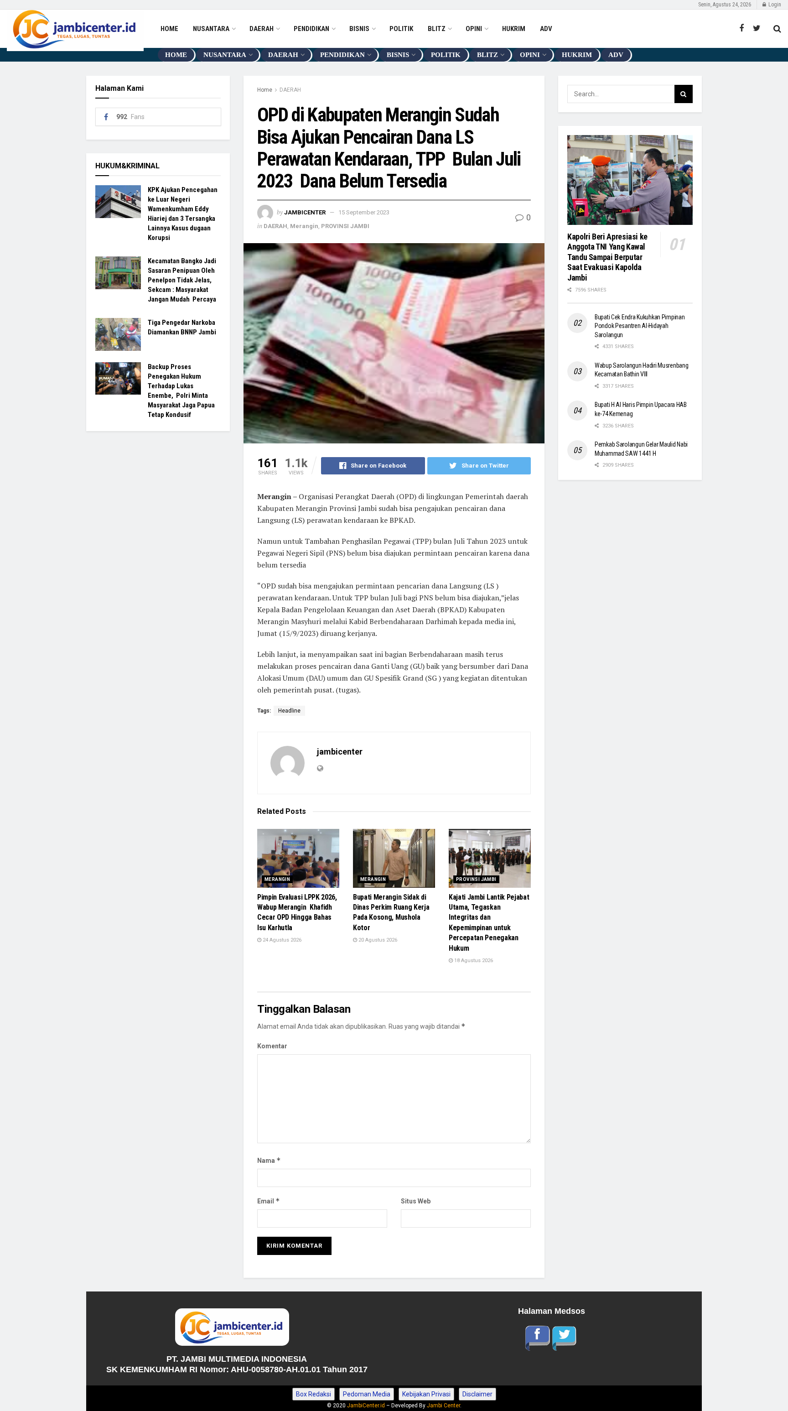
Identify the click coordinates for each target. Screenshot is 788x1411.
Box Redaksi (313, 1394)
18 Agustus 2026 (473, 960)
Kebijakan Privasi (426, 1394)
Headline (289, 711)
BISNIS (359, 29)
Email (268, 1201)
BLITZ (437, 29)
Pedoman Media (366, 1394)
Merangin (304, 226)
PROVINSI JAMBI (345, 226)
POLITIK (401, 29)
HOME (169, 29)
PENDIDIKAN (311, 29)
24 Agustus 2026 (281, 940)
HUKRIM (513, 29)
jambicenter (305, 212)
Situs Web (415, 1201)
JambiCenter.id (366, 1405)
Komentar (272, 1046)
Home (264, 90)
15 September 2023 (363, 212)
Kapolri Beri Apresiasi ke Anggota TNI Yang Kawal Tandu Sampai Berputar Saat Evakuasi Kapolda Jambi (608, 257)
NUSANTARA (211, 29)
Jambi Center (443, 1405)
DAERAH (261, 29)
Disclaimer (477, 1394)
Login (774, 4)
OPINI (474, 29)
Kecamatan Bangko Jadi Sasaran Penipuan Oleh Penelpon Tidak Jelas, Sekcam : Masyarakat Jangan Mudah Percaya (183, 280)
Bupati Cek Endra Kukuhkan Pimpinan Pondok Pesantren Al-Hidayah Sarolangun (639, 325)
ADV (546, 29)
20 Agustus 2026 (377, 940)
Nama (269, 1160)
